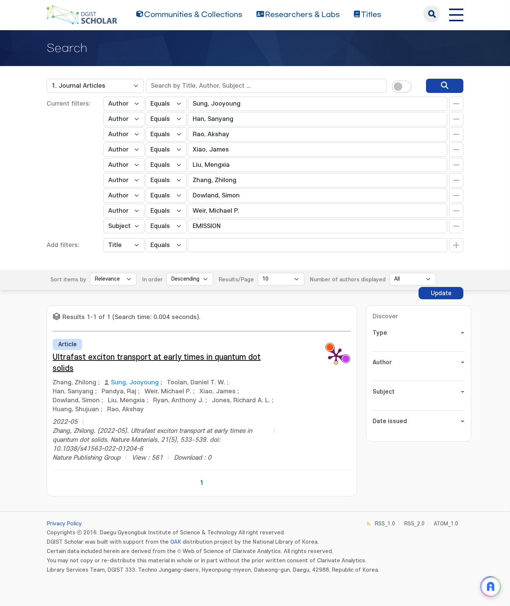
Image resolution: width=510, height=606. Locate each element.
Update (441, 293)
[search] (444, 86)
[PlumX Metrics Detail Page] (336, 355)
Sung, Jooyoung (135, 382)
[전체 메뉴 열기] (456, 14)
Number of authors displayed (348, 280)
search (431, 14)
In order (152, 280)
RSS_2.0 (414, 524)
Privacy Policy (64, 524)
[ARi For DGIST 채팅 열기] (490, 586)
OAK (175, 542)
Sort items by (68, 280)
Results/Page (236, 280)
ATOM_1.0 (446, 524)
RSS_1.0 (385, 524)
